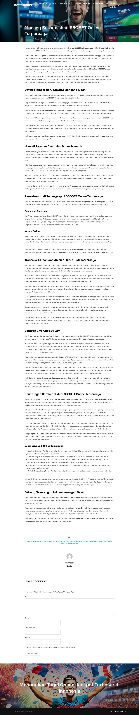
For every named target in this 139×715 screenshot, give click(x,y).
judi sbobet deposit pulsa (61, 541)
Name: (27, 618)
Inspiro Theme (113, 711)
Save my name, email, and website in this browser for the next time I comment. (51, 647)
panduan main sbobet (96, 541)
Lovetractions (23, 5)
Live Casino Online (65, 3)
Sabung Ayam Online (82, 3)
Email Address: (30, 628)
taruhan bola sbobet (72, 543)
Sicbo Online (110, 3)
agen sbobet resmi (33, 541)
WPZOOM (123, 711)
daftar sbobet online (46, 541)
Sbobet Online (98, 3)
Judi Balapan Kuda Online (47, 3)
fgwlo (29, 39)
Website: (28, 637)
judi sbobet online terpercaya (79, 541)
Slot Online (112, 7)
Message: (28, 596)
